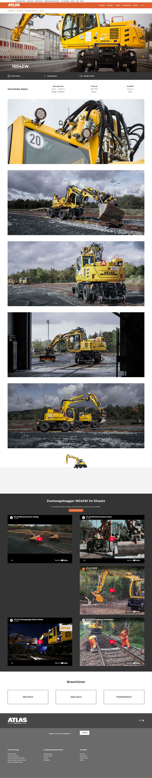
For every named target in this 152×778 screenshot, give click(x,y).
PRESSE (82, 1)
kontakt (84, 732)
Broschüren (15, 76)
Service (118, 5)
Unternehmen (126, 5)
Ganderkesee (48, 754)
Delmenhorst (48, 756)
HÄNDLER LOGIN (39, 1)
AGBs (81, 760)
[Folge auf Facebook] (140, 720)
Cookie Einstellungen (76, 510)
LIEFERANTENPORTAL (20, 1)
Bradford (46, 760)
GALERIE (73, 1)
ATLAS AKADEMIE (65, 1)
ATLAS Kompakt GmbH (15, 762)
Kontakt (135, 5)
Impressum (83, 756)
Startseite (102, 5)
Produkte (110, 5)
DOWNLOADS (30, 1)
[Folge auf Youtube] (143, 720)
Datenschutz (84, 758)
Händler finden (88, 76)
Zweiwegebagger (31, 11)
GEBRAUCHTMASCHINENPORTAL (52, 1)
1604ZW (42, 11)
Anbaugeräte (52, 76)
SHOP (77, 1)
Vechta (46, 758)
